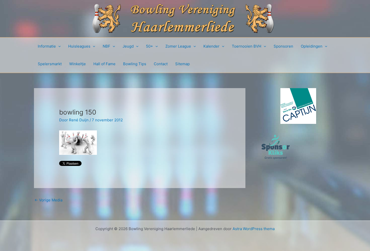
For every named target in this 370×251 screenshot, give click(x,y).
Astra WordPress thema (254, 228)
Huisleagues (79, 46)
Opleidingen (311, 46)
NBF (106, 46)
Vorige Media (48, 200)
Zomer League (178, 46)
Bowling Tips (134, 63)
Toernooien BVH (246, 46)
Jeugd (128, 46)
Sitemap (182, 63)
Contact (161, 63)
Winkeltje (77, 63)
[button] (58, 46)
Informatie (47, 46)
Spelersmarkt (50, 63)
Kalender (211, 46)
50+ (149, 46)
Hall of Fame (104, 63)
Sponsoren (283, 46)
